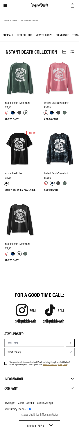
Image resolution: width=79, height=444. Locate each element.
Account (30, 402)
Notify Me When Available (20, 189)
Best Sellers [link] (24, 35)
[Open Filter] (72, 51)
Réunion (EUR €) (35, 425)
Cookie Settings (45, 402)
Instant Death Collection (29, 20)
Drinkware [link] (62, 35)
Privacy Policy (63, 364)
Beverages (9, 402)
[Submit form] (70, 343)
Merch (14, 20)
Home (6, 20)
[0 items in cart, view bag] (72, 5)
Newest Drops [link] (44, 35)
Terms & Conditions (50, 364)
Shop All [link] (8, 35)
